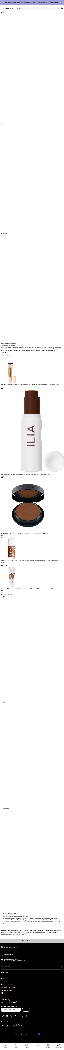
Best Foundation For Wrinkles (49, 918)
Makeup (3, 13)
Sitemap (25, 1034)
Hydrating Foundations (7, 932)
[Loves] (58, 8)
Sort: (5, 355)
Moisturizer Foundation (34, 918)
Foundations (14, 930)
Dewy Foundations (23, 930)
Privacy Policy (4, 1034)
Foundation (4, 233)
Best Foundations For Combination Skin (43, 932)
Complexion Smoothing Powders (31, 920)
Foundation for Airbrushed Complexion (37, 921)
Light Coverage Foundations (36, 930)
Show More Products (6, 594)
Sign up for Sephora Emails (9, 1006)
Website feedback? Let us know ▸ (32, 941)
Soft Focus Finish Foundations (48, 920)
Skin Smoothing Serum (9, 918)
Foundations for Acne (21, 934)
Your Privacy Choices (33, 1034)
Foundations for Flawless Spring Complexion (15, 921)
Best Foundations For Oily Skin (53, 930)
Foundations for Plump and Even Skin (13, 920)
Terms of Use (12, 1034)
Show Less (4, 352)
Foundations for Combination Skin (23, 932)
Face (2, 123)
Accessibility (19, 1034)
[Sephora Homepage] (7, 8)
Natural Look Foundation (21, 918)
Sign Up (26, 1010)
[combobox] (35, 8)
